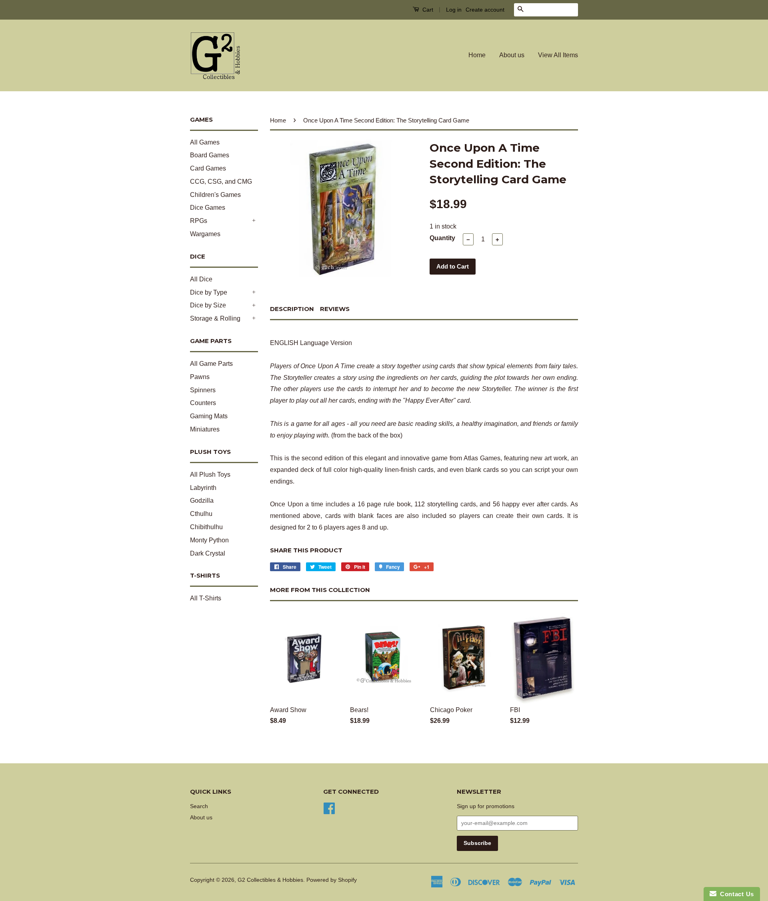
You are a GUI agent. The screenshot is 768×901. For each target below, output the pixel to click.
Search (199, 806)
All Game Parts (211, 363)
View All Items (558, 55)
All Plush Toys (210, 474)
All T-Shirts (205, 598)
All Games (205, 142)
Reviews (335, 309)
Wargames (205, 234)
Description (292, 309)
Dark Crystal (207, 553)
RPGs (198, 220)
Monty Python (209, 540)
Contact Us (735, 894)
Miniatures (205, 429)
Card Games (208, 168)
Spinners (203, 390)
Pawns (200, 376)
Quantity (442, 238)
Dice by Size (208, 305)
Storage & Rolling (215, 318)
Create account (485, 9)
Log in (454, 9)
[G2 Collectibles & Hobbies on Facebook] (329, 808)
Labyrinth (203, 487)
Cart (427, 9)
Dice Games (207, 207)
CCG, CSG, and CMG (221, 181)
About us (511, 55)
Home (477, 55)
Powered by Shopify (331, 880)
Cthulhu (201, 513)
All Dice (201, 279)
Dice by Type (208, 292)
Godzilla (202, 500)
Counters (203, 402)
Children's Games (215, 194)
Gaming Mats (209, 416)
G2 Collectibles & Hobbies (270, 880)
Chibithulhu (206, 527)
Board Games (209, 155)
